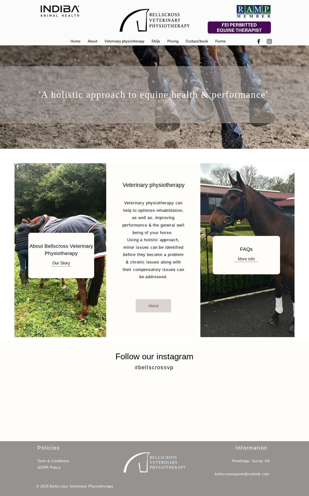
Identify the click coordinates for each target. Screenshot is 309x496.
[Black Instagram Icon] (269, 41)
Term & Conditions (53, 461)
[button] (220, 41)
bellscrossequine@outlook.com (242, 474)
